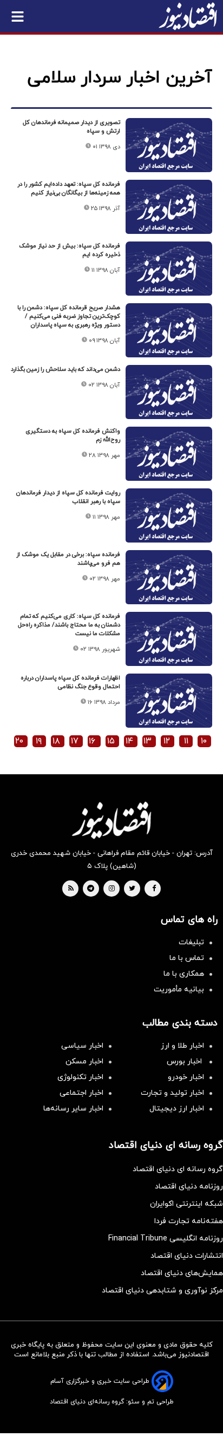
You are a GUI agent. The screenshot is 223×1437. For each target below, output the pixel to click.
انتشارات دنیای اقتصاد (186, 1256)
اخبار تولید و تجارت (172, 1093)
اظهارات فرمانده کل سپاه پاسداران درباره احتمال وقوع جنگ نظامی (70, 682)
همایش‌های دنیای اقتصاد (182, 1273)
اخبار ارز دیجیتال (176, 1108)
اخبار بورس (185, 1061)
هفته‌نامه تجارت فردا (188, 1221)
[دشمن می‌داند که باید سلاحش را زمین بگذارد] (169, 397)
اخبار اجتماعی (81, 1093)
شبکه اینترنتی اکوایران (186, 1204)
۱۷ (74, 741)
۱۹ (39, 741)
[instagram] (112, 889)
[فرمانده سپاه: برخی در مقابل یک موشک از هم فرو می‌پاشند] (169, 582)
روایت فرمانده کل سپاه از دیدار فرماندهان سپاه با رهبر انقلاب (68, 497)
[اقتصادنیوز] (111, 820)
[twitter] (132, 889)
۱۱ (186, 741)
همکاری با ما (183, 974)
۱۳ (147, 741)
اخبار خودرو (186, 1077)
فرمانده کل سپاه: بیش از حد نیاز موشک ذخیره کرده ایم (69, 250)
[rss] (71, 889)
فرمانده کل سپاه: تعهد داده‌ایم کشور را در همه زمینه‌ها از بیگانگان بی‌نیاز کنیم (68, 188)
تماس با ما (186, 958)
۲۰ (19, 741)
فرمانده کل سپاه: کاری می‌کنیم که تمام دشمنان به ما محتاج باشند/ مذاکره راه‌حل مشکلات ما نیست (69, 625)
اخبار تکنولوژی (80, 1077)
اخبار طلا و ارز (182, 1046)
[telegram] (90, 889)
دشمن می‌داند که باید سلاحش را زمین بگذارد (65, 369)
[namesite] (188, 16)
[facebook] (154, 889)
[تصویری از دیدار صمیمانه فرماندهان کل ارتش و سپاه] (169, 150)
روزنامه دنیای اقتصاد (189, 1186)
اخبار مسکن (84, 1061)
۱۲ (166, 741)
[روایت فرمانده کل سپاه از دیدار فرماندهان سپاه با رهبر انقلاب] (169, 520)
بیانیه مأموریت (179, 989)
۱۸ (56, 741)
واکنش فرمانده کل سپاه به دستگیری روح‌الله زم (72, 435)
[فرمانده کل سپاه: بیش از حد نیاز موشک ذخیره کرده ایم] (169, 273)
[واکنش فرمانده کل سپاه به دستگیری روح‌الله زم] (169, 459)
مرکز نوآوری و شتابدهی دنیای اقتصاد (162, 1290)
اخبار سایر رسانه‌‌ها (73, 1108)
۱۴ (129, 741)
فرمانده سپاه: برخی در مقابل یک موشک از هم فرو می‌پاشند (68, 558)
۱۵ (111, 741)
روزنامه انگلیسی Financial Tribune (165, 1238)
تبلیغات (191, 942)
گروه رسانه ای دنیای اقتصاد (178, 1169)
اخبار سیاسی (82, 1046)
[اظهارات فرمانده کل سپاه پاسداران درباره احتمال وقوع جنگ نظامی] (169, 706)
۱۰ (204, 741)
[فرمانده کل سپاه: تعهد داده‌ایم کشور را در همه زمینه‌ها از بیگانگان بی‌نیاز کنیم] (169, 212)
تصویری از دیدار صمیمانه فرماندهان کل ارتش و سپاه (71, 126)
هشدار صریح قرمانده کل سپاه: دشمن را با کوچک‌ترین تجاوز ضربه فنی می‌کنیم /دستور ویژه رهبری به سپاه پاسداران (68, 316)
